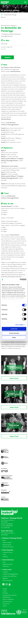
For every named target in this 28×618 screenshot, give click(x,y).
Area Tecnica (6, 566)
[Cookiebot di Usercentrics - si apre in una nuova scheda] (20, 279)
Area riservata (6, 603)
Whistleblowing (6, 597)
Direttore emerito (7, 544)
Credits (4, 606)
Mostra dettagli (19, 324)
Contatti (5, 591)
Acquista (7, 57)
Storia (4, 540)
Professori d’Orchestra (8, 547)
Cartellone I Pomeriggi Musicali (10, 574)
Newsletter (5, 593)
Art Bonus (5, 556)
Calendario (5, 572)
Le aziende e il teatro (7, 552)
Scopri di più (14, 378)
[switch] (24, 310)
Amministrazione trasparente (10, 595)
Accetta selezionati (14, 333)
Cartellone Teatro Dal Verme (10, 576)
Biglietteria (5, 578)
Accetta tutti (14, 328)
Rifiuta (14, 337)
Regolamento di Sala (7, 564)
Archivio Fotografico (8, 580)
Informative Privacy (7, 601)
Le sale (4, 554)
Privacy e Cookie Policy (8, 599)
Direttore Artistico (7, 542)
